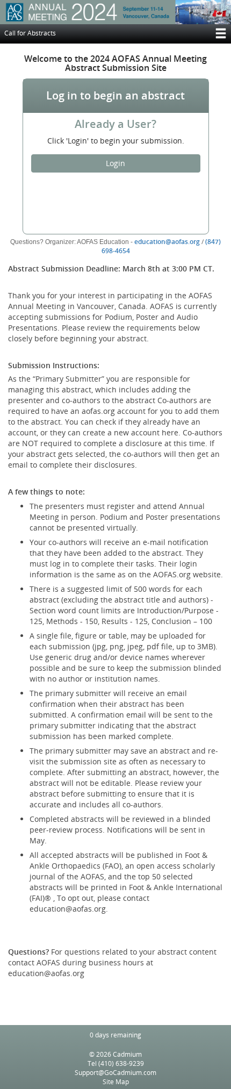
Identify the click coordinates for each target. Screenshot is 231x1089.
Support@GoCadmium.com (115, 1072)
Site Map (116, 1081)
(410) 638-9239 (121, 1063)
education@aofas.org (167, 241)
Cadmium (127, 1054)
